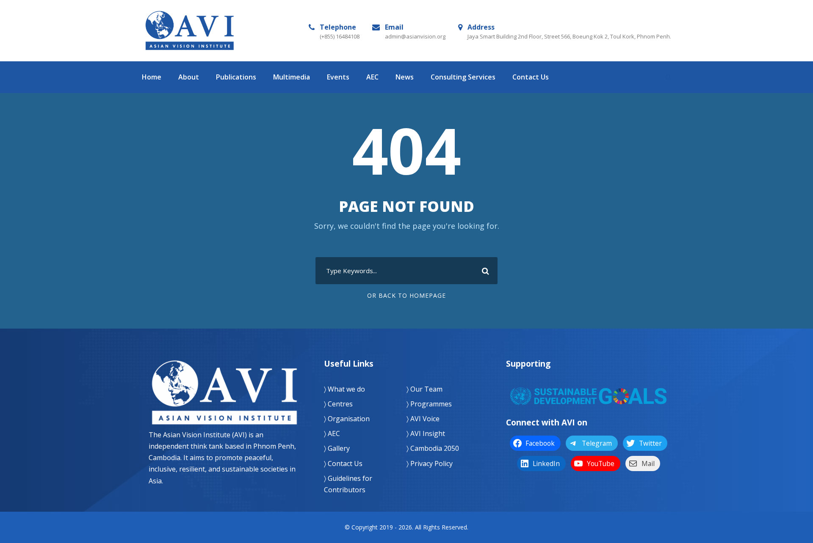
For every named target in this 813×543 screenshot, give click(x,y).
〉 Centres (338, 404)
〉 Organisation (347, 418)
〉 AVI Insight (425, 433)
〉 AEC (332, 433)
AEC (372, 77)
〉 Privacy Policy (429, 463)
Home (151, 77)
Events (338, 77)
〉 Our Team (424, 389)
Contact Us (530, 77)
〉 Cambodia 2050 (432, 448)
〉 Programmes (429, 404)
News (404, 77)
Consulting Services (463, 77)
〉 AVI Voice (423, 418)
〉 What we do (344, 389)
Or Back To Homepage (406, 295)
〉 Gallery (337, 448)
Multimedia (291, 77)
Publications (236, 77)
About (188, 77)
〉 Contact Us (343, 463)
